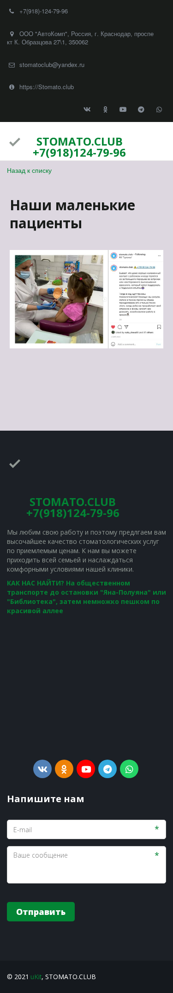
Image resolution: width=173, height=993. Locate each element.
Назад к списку (29, 170)
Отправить (41, 911)
